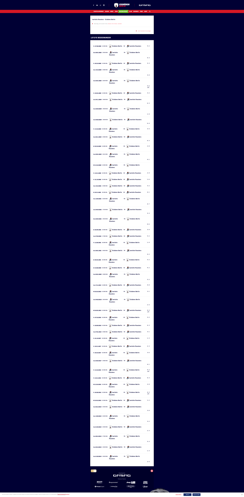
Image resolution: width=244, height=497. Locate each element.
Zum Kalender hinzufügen (144, 31)
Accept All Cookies (196, 494)
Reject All (187, 494)
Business (136, 11)
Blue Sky (97, 5)
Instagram (104, 5)
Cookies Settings (178, 494)
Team (116, 11)
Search (150, 11)
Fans (141, 11)
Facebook (93, 5)
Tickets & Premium (98, 11)
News (111, 11)
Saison (107, 11)
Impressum (67, 494)
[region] (122, 494)
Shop (145, 11)
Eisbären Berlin (121, 5)
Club (130, 11)
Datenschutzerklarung (61, 494)
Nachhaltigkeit (123, 11)
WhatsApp (100, 5)
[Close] (242, 494)
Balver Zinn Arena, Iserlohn (115, 23)
